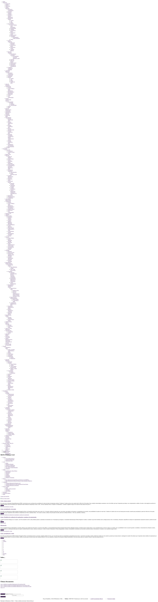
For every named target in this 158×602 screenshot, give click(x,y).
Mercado (9, 325)
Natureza (9, 374)
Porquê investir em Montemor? (11, 395)
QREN (9, 106)
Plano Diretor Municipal (10, 406)
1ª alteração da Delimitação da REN (13, 303)
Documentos (12, 64)
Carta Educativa (13, 172)
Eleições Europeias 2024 (11, 129)
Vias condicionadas (10, 97)
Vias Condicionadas (11, 212)
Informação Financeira (12, 43)
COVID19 (7, 147)
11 (3, 552)
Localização (7, 3)
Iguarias (11, 357)
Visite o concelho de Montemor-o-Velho (11, 350)
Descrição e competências (10, 73)
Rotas (9, 375)
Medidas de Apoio (10, 427)
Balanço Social (13, 35)
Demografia (7, 6)
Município (5, 2)
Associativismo (8, 330)
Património (10, 216)
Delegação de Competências (13, 66)
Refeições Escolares (12, 184)
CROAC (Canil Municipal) (8, 329)
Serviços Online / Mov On (8, 443)
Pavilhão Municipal (10, 242)
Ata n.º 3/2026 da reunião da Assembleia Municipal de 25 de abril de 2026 (15, 585)
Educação (7, 155)
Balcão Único (8, 154)
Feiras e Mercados (7, 323)
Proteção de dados (111, 598)
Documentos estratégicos (10, 170)
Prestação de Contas (12, 33)
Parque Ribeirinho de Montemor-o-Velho (10, 387)
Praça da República (10, 318)
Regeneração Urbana (10, 265)
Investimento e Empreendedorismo (9, 425)
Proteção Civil (8, 213)
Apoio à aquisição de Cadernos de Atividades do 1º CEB (13, 192)
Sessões (9, 77)
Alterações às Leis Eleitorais (10, 145)
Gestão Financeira (10, 41)
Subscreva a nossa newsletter (6, 595)
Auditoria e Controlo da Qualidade (10, 68)
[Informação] (3, 522)
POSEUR (12, 104)
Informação (3, 525)
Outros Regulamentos (13, 283)
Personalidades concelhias (11, 234)
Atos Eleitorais (8, 117)
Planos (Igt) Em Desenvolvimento (13, 298)
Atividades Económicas (7, 408)
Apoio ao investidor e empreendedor (10, 399)
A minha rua (7, 445)
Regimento (10, 76)
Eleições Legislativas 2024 (10, 132)
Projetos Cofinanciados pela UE (8, 99)
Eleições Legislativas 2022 (10, 142)
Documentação (11, 23)
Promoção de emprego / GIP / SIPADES (11, 254)
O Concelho (7, 149)
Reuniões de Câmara (10, 19)
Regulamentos (13, 28)
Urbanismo (10, 271)
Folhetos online (11, 433)
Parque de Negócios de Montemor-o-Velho (10, 415)
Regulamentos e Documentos (11, 92)
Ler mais (2, 505)
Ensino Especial (11, 164)
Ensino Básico (11, 158)
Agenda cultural (11, 379)
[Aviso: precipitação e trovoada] (7, 506)
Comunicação (8, 86)
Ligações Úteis (8, 438)
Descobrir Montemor (7, 360)
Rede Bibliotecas (11, 224)
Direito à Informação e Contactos (10, 310)
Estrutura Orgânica (9, 13)
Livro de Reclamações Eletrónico (8, 453)
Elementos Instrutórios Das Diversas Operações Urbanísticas (13, 275)
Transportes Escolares (12, 186)
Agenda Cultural (11, 209)
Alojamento (10, 355)
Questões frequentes (7, 437)
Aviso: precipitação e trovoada (8, 509)
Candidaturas (10, 197)
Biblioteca (10, 251)
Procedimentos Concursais (13, 54)
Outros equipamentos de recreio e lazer (11, 244)
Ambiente (7, 214)
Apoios (9, 332)
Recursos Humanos (10, 52)
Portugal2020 (10, 101)
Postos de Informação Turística (7, 430)
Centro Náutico (11, 238)
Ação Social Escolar (10, 182)
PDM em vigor (16, 290)
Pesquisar (3, 594)
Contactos (7, 114)
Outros (11, 39)
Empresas (10, 419)
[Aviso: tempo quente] (5, 498)
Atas (11, 21)
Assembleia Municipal (7, 71)
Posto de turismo (11, 380)
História (7, 4)
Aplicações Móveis (7, 449)
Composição (10, 75)
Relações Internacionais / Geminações (8, 109)
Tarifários (12, 29)
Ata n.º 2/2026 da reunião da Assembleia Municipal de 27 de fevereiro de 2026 (15, 586)
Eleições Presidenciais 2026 (10, 119)
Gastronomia (10, 356)
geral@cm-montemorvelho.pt (97, 598)
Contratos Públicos (12, 50)
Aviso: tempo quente (5, 501)
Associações (10, 331)
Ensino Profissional (10, 163)
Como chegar (10, 354)
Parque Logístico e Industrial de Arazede (11, 411)
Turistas (4, 346)
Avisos (9, 95)
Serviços (9, 423)
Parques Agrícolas (10, 418)
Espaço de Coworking (7, 337)
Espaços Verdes (11, 389)
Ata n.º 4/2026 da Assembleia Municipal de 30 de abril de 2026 (12, 584)
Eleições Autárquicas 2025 (10, 123)
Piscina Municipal (10, 240)
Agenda (11, 20)
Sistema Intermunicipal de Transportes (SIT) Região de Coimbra (8, 340)
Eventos (9, 235)
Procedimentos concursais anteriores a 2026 (16, 57)
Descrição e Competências (10, 10)
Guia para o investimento (10, 402)
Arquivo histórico (9, 221)
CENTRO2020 (13, 105)
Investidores (5, 390)
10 (3, 551)
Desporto (7, 236)
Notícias (9, 87)
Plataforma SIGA (11, 196)
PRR (9, 107)
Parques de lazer (11, 252)
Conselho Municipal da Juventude (10, 258)
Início (4, 1)
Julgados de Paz (8, 321)
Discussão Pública (10, 313)
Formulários (12, 36)
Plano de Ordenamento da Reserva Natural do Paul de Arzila (16, 294)
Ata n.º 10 (2, 587)
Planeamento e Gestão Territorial (16, 38)
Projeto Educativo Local (13, 174)
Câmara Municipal (7, 8)
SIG (9, 404)
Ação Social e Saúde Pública (8, 199)
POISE (11, 103)
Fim (4, 554)
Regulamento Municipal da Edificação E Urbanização (13, 280)
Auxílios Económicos (12, 188)
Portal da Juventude (10, 261)
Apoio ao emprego (10, 397)
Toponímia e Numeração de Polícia (11, 307)
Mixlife (35, 600)
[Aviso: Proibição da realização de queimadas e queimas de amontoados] (14, 514)
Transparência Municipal (8, 112)
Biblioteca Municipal (10, 223)
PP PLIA (14, 291)
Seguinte (4, 553)
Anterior (4, 541)
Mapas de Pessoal (12, 61)
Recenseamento (11, 146)
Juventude (7, 250)
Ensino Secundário (10, 160)
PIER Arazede (15, 299)
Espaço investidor (7, 392)
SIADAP (12, 59)
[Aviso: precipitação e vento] (6, 531)
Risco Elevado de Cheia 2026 (8, 344)
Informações (10, 195)
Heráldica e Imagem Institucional (10, 16)
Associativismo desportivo (11, 247)
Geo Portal (7, 444)
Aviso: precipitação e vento (7, 533)
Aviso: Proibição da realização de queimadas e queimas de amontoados (18, 517)
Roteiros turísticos (9, 218)
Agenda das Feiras (10, 327)
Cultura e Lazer (8, 215)
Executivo (10, 11)
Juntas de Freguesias (7, 85)
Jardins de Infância (10, 157)
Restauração (12, 358)
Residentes (5, 148)
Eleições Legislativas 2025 (10, 126)
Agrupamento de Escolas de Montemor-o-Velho (11, 167)
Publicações (10, 94)
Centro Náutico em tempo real (13, 367)
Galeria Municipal (10, 226)
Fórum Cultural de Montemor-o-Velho (11, 229)
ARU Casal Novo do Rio (12, 270)
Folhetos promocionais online (10, 383)
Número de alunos (10, 179)
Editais (11, 22)
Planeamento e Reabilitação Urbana (11, 286)
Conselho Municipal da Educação (10, 176)
